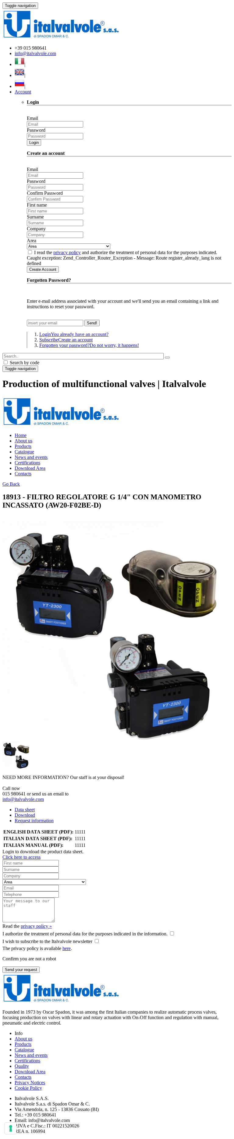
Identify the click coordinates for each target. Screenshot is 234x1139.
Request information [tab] (34, 820)
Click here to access (21, 857)
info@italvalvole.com (35, 53)
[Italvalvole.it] (61, 425)
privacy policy (67, 252)
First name (37, 205)
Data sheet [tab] (25, 809)
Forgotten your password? (89, 345)
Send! (92, 323)
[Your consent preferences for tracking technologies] (10, 1128)
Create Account (42, 269)
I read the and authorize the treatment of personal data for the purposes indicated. (125, 252)
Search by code (24, 362)
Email (32, 118)
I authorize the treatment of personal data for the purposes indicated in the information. (85, 933)
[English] (19, 75)
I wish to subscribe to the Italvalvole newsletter (47, 941)
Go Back (11, 484)
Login (34, 142)
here (66, 948)
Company (36, 228)
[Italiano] (19, 64)
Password (36, 130)
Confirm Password (45, 193)
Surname (35, 216)
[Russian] (19, 86)
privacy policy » (36, 926)
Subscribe (66, 339)
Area (31, 240)
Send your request (21, 969)
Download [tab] (25, 815)
